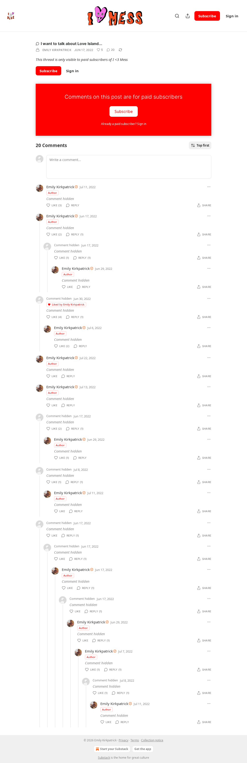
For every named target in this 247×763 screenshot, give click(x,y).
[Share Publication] (187, 16)
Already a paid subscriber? (123, 124)
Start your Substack (114, 749)
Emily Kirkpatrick (56, 50)
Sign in (232, 15)
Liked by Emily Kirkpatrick (68, 304)
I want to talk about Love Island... (71, 43)
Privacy (123, 740)
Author (52, 192)
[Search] (177, 16)
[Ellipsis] (209, 187)
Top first (203, 145)
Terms (134, 740)
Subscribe (207, 15)
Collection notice (152, 740)
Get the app (142, 749)
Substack (104, 758)
